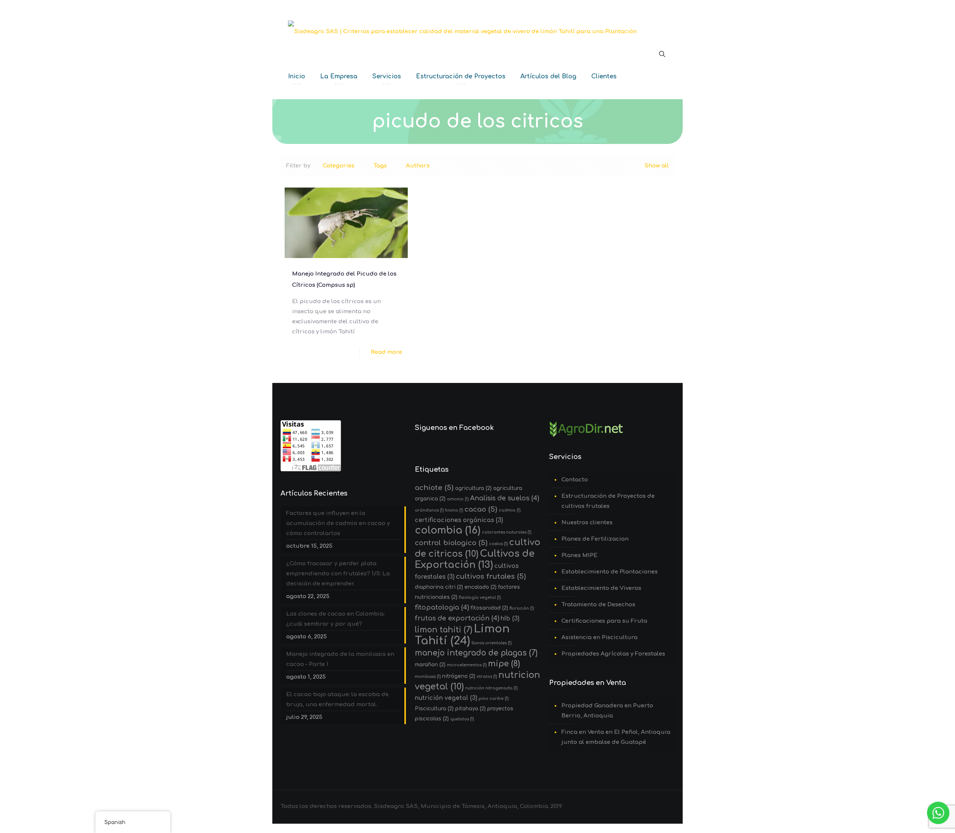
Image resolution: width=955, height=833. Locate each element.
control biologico (451, 543)
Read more (386, 352)
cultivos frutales (491, 576)
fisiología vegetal (480, 597)
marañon (430, 664)
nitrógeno (458, 676)
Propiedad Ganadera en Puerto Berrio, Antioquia (607, 710)
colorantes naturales (506, 532)
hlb (510, 618)
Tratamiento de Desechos (598, 604)
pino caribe (493, 699)
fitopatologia (442, 607)
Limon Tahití (462, 635)
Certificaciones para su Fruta (604, 621)
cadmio (509, 510)
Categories (338, 166)
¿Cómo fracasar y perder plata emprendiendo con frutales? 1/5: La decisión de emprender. (338, 573)
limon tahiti (443, 630)
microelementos (466, 665)
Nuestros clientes (587, 522)
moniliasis (428, 677)
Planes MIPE (579, 555)
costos (498, 544)
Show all (656, 166)
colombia (447, 530)
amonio (458, 499)
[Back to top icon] (919, 818)
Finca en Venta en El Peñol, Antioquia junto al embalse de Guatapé (615, 737)
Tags (380, 166)
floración (522, 608)
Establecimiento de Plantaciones (609, 572)
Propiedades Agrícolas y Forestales (613, 654)
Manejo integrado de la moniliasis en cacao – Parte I (340, 659)
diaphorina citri (439, 587)
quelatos (462, 719)
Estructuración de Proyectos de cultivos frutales (608, 501)
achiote (434, 487)
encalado (480, 587)
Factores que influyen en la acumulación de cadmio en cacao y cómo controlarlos (338, 523)
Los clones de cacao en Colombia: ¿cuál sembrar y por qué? (335, 619)
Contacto (574, 480)
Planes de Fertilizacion (595, 539)
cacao (480, 509)
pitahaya (470, 708)
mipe (504, 663)
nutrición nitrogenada (491, 688)
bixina (454, 510)
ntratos (487, 677)
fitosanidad (489, 608)
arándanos (429, 510)
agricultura (473, 488)
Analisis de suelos (504, 498)
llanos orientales (491, 643)
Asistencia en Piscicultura (599, 637)
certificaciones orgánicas (459, 520)
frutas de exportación (457, 618)
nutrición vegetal (446, 698)
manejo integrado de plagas (476, 653)
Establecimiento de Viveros (601, 588)
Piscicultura (434, 708)
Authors (418, 166)
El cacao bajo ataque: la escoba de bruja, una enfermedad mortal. (337, 699)
